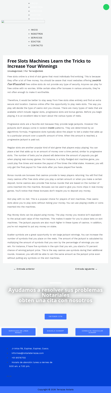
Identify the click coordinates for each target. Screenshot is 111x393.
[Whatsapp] (106, 7)
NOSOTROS (37, 7)
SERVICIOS (36, 11)
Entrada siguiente (86, 269)
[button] (55, 26)
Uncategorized (14, 71)
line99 (51, 128)
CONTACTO (37, 19)
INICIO (34, 3)
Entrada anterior (24, 269)
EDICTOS (35, 15)
